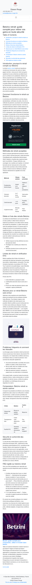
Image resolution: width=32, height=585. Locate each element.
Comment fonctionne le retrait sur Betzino (16, 41)
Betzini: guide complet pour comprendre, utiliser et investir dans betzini (12, 542)
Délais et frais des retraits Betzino (14, 45)
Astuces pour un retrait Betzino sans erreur (17, 49)
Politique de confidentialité (20, 582)
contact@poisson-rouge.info (10, 13)
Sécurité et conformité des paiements (15, 58)
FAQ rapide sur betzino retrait (13, 60)
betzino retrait (11, 68)
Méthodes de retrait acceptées (14, 43)
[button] (5, 540)
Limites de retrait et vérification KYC (15, 47)
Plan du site (8, 582)
